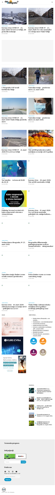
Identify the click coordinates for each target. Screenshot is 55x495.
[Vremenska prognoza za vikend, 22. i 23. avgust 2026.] (31, 415)
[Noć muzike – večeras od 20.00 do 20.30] (14, 168)
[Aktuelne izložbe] (43, 352)
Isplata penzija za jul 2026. (40, 325)
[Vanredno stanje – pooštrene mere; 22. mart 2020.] (40, 76)
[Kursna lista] (12, 326)
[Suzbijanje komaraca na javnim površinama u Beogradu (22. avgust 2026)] (31, 423)
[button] (2, 2)
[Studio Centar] (9, 456)
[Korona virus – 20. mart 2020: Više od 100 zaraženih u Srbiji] (40, 168)
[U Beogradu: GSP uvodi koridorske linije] (14, 76)
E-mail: (18, 473)
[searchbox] (12, 462)
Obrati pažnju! (32, 85)
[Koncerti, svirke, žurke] (33, 352)
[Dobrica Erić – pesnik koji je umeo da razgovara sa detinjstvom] (31, 407)
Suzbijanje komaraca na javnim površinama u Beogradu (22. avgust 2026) (44, 423)
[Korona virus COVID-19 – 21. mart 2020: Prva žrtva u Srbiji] (14, 138)
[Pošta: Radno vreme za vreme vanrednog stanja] (40, 263)
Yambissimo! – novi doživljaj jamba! (43, 322)
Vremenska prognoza (39, 323)
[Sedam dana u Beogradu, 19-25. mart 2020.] (14, 230)
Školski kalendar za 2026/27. (41, 330)
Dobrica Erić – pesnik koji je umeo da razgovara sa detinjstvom (44, 407)
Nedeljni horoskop (38, 332)
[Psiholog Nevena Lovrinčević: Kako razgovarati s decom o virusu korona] (14, 198)
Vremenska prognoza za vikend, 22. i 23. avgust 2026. (45, 415)
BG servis (4, 85)
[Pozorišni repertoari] (43, 341)
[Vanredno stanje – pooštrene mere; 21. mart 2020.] (40, 106)
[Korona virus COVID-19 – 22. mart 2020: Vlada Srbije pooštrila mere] (14, 106)
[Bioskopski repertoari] (33, 341)
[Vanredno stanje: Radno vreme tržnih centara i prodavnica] (14, 263)
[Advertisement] (14, 51)
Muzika (3, 178)
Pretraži (23, 462)
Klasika (30, 240)
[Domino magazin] (20, 456)
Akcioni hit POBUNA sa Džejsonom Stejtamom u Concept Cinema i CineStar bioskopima (44, 391)
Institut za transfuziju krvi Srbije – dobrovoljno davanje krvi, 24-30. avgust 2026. (44, 399)
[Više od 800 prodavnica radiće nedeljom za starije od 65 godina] (40, 138)
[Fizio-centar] (14, 364)
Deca (3, 208)
